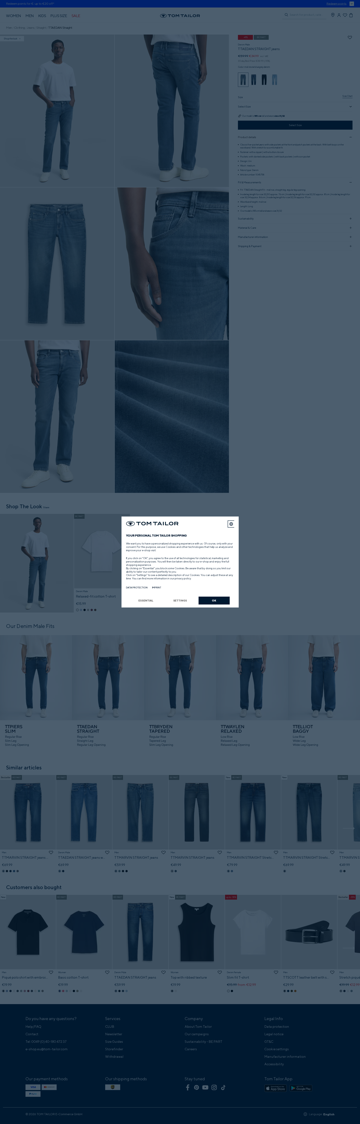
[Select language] (231, 524)
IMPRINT (156, 587)
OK (214, 600)
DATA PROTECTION (137, 587)
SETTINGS (180, 600)
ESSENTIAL (145, 600)
